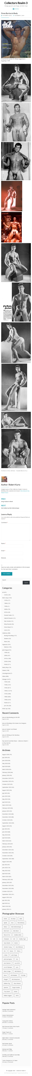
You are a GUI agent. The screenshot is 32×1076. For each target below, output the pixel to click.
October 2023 (6, 855)
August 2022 (5, 897)
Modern (6, 638)
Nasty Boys (5, 667)
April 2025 (5, 802)
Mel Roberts (18, 971)
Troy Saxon (7, 991)
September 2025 (6, 787)
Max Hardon (7, 621)
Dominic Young (8, 947)
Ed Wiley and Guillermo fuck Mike (11, 1055)
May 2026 (5, 763)
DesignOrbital (14, 1073)
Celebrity (4, 633)
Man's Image (7, 971)
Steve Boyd (7, 627)
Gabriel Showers (8, 618)
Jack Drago (5, 650)
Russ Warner (17, 983)
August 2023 (5, 861)
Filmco (18, 951)
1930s (6, 682)
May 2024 (5, 835)
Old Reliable (14, 975)
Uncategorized (6, 673)
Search (4, 580)
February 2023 (6, 879)
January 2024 (5, 846)
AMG (20, 918)
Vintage (12, 470)
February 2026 (6, 772)
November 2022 (6, 888)
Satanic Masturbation (8, 1015)
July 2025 (4, 793)
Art (3, 592)
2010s (6, 612)
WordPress (25, 1073)
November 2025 (6, 781)
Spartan (6, 987)
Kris (17, 959)
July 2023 (4, 864)
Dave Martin (7, 943)
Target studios (16, 987)
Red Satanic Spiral (7, 1043)
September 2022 (6, 894)
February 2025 (6, 808)
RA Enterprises (16, 979)
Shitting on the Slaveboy (13, 735)
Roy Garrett (7, 743)
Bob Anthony (21, 922)
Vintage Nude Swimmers (8, 1009)
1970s (8, 470)
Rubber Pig (7, 983)
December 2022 (6, 885)
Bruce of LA (24, 470)
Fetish (5, 664)
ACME (5, 918)
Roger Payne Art (6, 1032)
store (5, 630)
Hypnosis (4, 644)
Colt (14, 939)
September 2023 (6, 858)
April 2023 (5, 873)
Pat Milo (23, 975)
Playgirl (6, 979)
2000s (6, 609)
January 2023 (5, 882)
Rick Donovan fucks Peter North (10, 1026)
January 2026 (5, 775)
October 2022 (6, 891)
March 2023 (5, 876)
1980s (6, 603)
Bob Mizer (16, 931)
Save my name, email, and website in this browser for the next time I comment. (15, 568)
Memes (6, 647)
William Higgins (8, 995)
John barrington (8, 959)
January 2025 (5, 811)
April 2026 (5, 766)
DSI (5, 951)
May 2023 (5, 870)
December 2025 (6, 778)
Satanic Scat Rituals (12, 729)
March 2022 (5, 906)
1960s (6, 690)
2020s (6, 661)
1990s (6, 606)
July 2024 (4, 829)
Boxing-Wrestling (8, 635)
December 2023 (6, 849)
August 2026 (5, 754)
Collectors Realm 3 (16, 3)
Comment (4, 522)
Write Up (4, 708)
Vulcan (15, 991)
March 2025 (5, 805)
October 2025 (6, 784)
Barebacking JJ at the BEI (13, 717)
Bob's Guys (5, 598)
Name (3, 543)
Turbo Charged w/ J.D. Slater (9, 1060)
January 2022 (5, 909)
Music (5, 641)
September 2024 (6, 823)
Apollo (5, 922)
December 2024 (6, 814)
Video (3, 676)
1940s (6, 684)
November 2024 (6, 817)
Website (3, 558)
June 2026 (5, 760)
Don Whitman (19, 947)
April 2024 (5, 838)
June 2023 (5, 867)
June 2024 (5, 832)
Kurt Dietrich (7, 963)
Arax (12, 922)
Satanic (4, 670)
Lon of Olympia (8, 967)
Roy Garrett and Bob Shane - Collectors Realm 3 (15, 741)
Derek (16, 943)
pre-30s (6, 705)
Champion (6, 939)
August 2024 (5, 826)
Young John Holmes (7, 1021)
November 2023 (6, 852)
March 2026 (5, 769)
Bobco (5, 927)
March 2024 (5, 841)
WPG (17, 995)
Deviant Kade (7, 615)
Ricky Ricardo (7, 624)
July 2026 (4, 757)
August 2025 (5, 790)
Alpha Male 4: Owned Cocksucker (11, 1038)
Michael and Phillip (7, 1049)
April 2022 (5, 903)
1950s (6, 687)
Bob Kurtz (6, 931)
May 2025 (5, 799)
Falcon (11, 951)
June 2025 (5, 796)
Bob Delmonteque (16, 927)
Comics (6, 595)
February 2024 (6, 844)
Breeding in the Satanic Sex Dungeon (16, 723)
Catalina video (17, 935)
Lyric (17, 967)
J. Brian (5, 955)
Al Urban (13, 918)
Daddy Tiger (22, 939)
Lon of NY (17, 963)
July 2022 (4, 900)
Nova (5, 975)
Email (3, 551)
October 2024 (6, 820)
